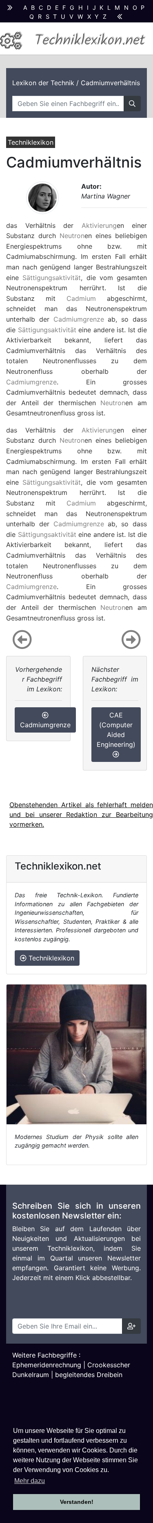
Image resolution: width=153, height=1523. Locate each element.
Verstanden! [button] (76, 1502)
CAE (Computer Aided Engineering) (116, 729)
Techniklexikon (50, 958)
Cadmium (81, 298)
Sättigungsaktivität (51, 278)
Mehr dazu (29, 1480)
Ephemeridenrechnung (46, 1365)
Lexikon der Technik (43, 83)
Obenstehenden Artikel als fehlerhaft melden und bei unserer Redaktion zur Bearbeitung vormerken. (81, 814)
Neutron (72, 236)
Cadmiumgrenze (78, 319)
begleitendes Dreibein (88, 1375)
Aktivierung (99, 225)
